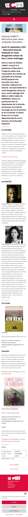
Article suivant (14, 469)
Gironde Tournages (6, 373)
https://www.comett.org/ (16, 175)
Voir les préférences (14, 511)
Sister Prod (4, 441)
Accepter (14, 502)
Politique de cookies (10, 514)
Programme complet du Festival (10, 156)
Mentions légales (18, 514)
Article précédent (14, 464)
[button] (25, 493)
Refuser (14, 506)
